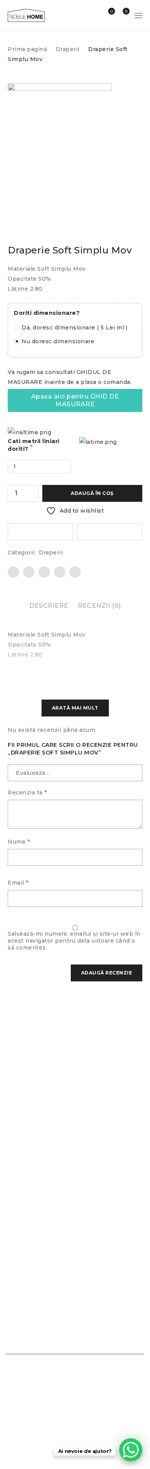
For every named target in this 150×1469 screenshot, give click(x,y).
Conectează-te (94, 15)
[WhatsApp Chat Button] (130, 1449)
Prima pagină (27, 49)
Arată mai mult (75, 708)
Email (18, 882)
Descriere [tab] (48, 605)
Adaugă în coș (92, 493)
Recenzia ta (27, 792)
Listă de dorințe (111, 11)
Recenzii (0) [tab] (99, 605)
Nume (19, 841)
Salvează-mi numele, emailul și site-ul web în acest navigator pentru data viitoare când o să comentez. (74, 940)
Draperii (68, 49)
